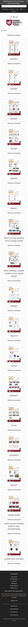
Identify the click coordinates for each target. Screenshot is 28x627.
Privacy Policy (14, 612)
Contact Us (12, 9)
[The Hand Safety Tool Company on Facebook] (11, 17)
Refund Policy (14, 606)
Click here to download (14, 63)
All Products (14, 583)
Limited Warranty (14, 609)
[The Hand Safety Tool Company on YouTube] (14, 17)
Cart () (23, 9)
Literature (14, 581)
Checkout (14, 11)
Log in (17, 9)
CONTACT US (14, 600)
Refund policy (14, 588)
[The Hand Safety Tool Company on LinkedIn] (17, 17)
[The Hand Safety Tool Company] (14, 23)
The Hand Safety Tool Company (13, 618)
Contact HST (14, 577)
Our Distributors (14, 579)
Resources (5, 9)
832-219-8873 (3, 623)
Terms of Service (14, 585)
